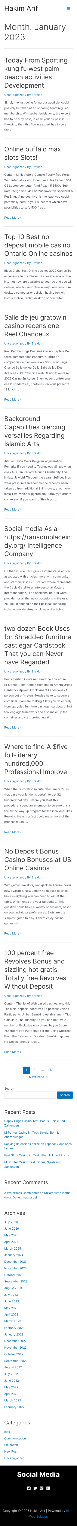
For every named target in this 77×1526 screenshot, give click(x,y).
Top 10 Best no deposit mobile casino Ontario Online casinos (38, 245)
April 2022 (11, 1394)
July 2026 (11, 1222)
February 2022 (14, 1407)
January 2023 (14, 1334)
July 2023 (11, 1294)
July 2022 (11, 1374)
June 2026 (11, 1228)
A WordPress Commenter (21, 1193)
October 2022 (13, 1354)
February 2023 (14, 1327)
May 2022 (11, 1387)
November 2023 (15, 1268)
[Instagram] (42, 1488)
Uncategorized (14, 94)
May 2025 (11, 1235)
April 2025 (11, 1242)
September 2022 (15, 1361)
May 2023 (11, 1308)
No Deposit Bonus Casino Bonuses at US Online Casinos (37, 859)
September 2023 (16, 1281)
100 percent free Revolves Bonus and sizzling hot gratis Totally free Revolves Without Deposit (35, 969)
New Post (11, 1451)
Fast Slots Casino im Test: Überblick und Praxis (36, 1155)
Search (9, 1088)
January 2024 (14, 1255)
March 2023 (12, 1321)
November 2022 (15, 1347)
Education (11, 1445)
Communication (15, 1438)
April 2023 (11, 1314)
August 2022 (13, 1367)
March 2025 (12, 1248)
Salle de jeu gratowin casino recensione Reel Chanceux (35, 325)
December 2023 (15, 1261)
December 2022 (15, 1341)
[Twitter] (35, 1488)
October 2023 (14, 1275)
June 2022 (11, 1380)
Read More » (13, 217)
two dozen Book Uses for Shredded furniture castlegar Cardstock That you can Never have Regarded (37, 645)
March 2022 (12, 1400)
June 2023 (11, 1301)
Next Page (38, 1077)
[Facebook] (29, 1488)
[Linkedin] (48, 1488)
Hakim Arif (21, 8)
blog (7, 1431)
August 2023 (13, 1288)
